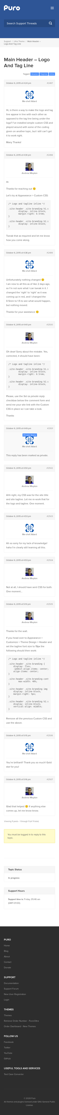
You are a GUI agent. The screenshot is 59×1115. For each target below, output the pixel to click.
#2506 (50, 735)
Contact (7, 962)
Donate (7, 967)
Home (7, 945)
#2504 (50, 560)
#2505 (50, 604)
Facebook (9, 1042)
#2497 (50, 83)
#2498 (50, 155)
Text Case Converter (14, 1074)
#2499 (50, 253)
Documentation (11, 983)
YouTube (8, 1053)
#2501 (50, 428)
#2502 (50, 468)
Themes (8, 1015)
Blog (6, 951)
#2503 (50, 516)
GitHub (7, 1058)
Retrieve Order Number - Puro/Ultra (21, 1021)
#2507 (50, 779)
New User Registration (15, 994)
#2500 (50, 324)
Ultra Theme (19, 41)
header (34, 74)
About (7, 956)
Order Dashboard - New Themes (20, 1026)
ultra (52, 74)
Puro (33, 1098)
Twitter (7, 1047)
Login (6, 999)
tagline (43, 74)
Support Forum (11, 988)
